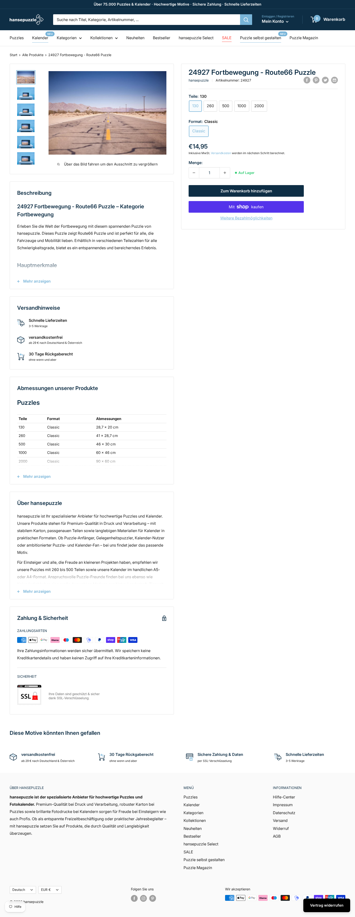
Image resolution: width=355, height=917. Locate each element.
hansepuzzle (199, 80)
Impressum (283, 804)
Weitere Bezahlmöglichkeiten (246, 218)
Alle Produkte (32, 55)
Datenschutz (284, 812)
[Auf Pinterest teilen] (316, 80)
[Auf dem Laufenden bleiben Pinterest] (152, 898)
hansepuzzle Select (196, 37)
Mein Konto (273, 21)
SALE (227, 37)
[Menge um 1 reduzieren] (194, 172)
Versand (280, 820)
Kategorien (67, 37)
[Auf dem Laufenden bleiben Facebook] (134, 898)
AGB (277, 836)
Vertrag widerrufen (326, 905)
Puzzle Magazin (304, 37)
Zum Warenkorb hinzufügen (246, 190)
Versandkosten (221, 153)
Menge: (196, 162)
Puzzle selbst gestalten (260, 37)
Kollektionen (101, 37)
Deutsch (18, 890)
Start (13, 55)
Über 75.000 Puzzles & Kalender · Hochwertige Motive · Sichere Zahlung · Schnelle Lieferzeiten (177, 4)
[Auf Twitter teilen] (325, 80)
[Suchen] (246, 19)
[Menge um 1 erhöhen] (225, 172)
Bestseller (161, 37)
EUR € (46, 890)
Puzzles (17, 37)
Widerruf (281, 828)
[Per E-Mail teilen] (334, 80)
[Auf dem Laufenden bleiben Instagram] (143, 898)
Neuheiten (135, 37)
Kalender (40, 37)
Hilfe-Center (284, 797)
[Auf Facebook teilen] (307, 80)
